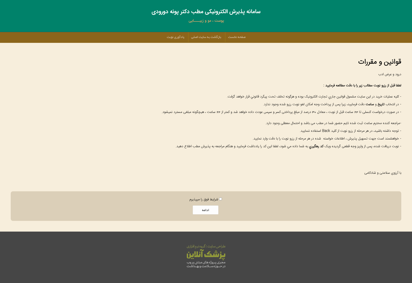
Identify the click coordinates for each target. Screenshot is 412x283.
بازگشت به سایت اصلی (206, 36)
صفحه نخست (236, 36)
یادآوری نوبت (175, 36)
